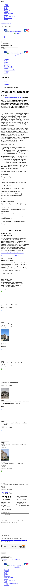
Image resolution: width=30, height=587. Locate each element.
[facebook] (5, 31)
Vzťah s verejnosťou (9, 16)
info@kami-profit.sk (6, 23)
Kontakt (6, 19)
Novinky (6, 6)
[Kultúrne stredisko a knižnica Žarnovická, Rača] (5, 441)
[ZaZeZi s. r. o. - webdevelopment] (10, 559)
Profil (5, 7)
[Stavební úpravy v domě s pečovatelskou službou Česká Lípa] (5, 420)
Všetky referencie (5, 492)
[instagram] (27, 31)
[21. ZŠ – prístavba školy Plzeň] (5, 301)
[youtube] (17, 33)
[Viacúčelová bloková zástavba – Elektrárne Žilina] (5, 360)
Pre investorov (8, 18)
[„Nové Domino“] (5, 340)
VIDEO (6, 12)
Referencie (7, 10)
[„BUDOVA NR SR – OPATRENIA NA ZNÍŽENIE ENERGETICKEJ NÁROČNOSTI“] (5, 399)
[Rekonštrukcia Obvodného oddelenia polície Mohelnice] (5, 460)
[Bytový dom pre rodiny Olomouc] (5, 379)
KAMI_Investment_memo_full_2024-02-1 (12, 97)
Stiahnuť (25, 97)
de (4, 36)
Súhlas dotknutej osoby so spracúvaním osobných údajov (14, 540)
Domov (6, 4)
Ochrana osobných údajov (11, 583)
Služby (6, 9)
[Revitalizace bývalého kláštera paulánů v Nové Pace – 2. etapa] (5, 481)
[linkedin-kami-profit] (24, 31)
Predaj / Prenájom (8, 13)
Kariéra (6, 15)
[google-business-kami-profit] (15, 31)
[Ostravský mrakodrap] (5, 321)
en (4, 37)
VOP (5, 582)
